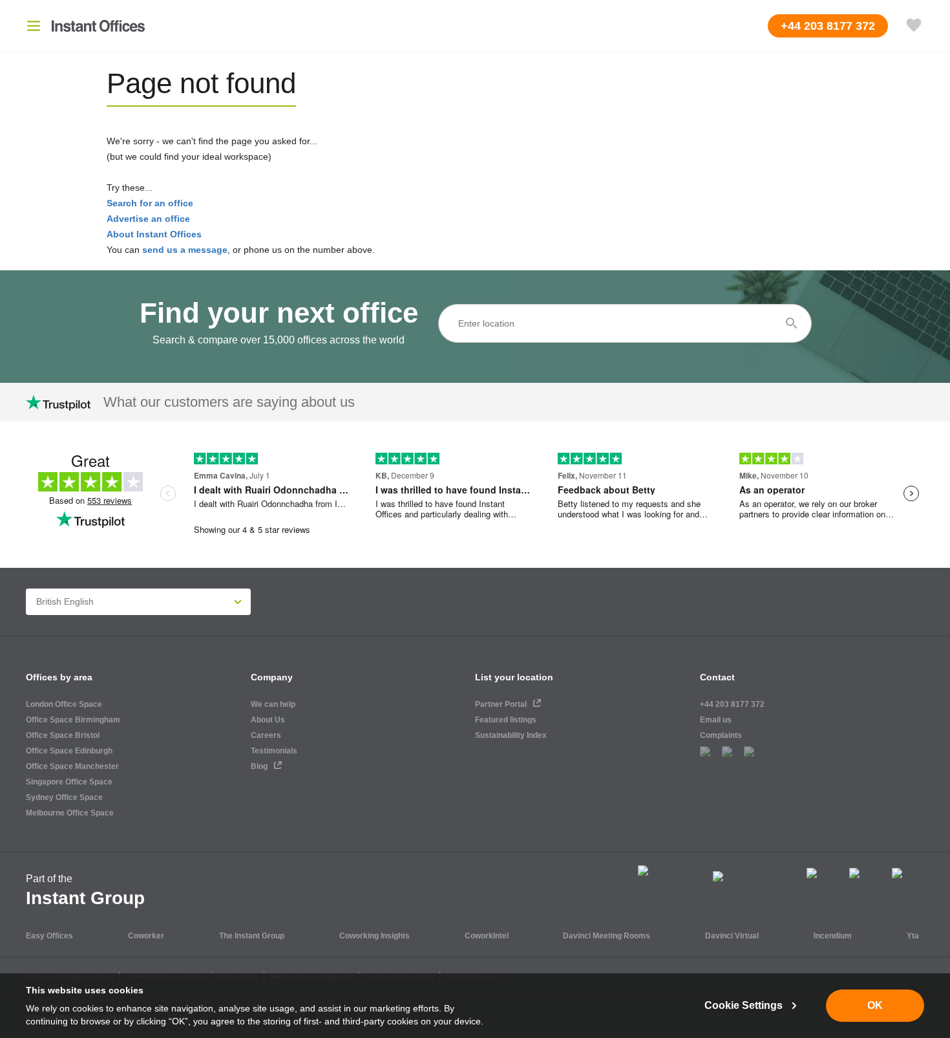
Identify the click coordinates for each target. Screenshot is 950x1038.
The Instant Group (251, 935)
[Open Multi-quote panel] (913, 26)
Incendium (833, 935)
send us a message (184, 249)
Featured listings (505, 719)
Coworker (146, 935)
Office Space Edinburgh (69, 750)
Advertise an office (148, 218)
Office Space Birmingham (73, 719)
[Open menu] (33, 25)
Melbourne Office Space (70, 812)
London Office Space (64, 704)
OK (875, 1005)
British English (65, 601)
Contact (717, 677)
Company (272, 677)
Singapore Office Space (69, 781)
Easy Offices (49, 935)
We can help (273, 704)
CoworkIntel (487, 935)
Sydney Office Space (64, 797)
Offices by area (59, 677)
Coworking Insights (374, 935)
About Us (268, 719)
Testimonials (274, 750)
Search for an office (150, 203)
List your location (514, 677)
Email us (716, 719)
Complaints (721, 735)
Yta (913, 935)
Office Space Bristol (63, 735)
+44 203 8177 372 (732, 704)
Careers (266, 735)
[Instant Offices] (98, 25)
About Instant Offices (154, 234)
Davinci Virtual (732, 935)
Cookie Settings (743, 1005)
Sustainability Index (511, 735)
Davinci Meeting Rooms (606, 935)
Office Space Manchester (72, 766)
